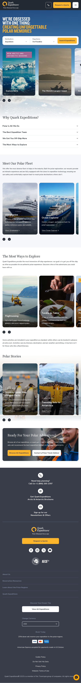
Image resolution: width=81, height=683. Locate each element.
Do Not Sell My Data (41, 661)
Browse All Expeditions (19, 453)
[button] (76, 677)
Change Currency (29, 618)
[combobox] (40, 623)
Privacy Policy (40, 666)
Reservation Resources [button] (12, 581)
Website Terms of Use (40, 671)
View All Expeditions (40, 609)
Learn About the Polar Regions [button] (15, 587)
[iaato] (35, 564)
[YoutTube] (50, 550)
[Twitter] (44, 550)
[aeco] (45, 562)
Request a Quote (62, 5)
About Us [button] (6, 574)
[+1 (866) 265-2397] (48, 5)
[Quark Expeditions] (11, 5)
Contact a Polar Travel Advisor (46, 453)
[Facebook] (31, 550)
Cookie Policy (40, 657)
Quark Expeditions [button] (10, 594)
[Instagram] (37, 550)
